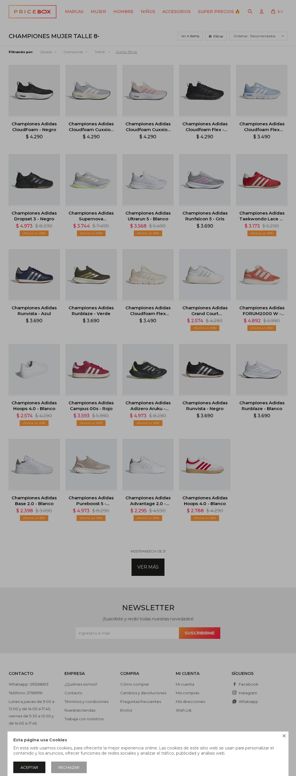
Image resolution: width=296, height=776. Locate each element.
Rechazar (68, 767)
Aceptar (29, 767)
